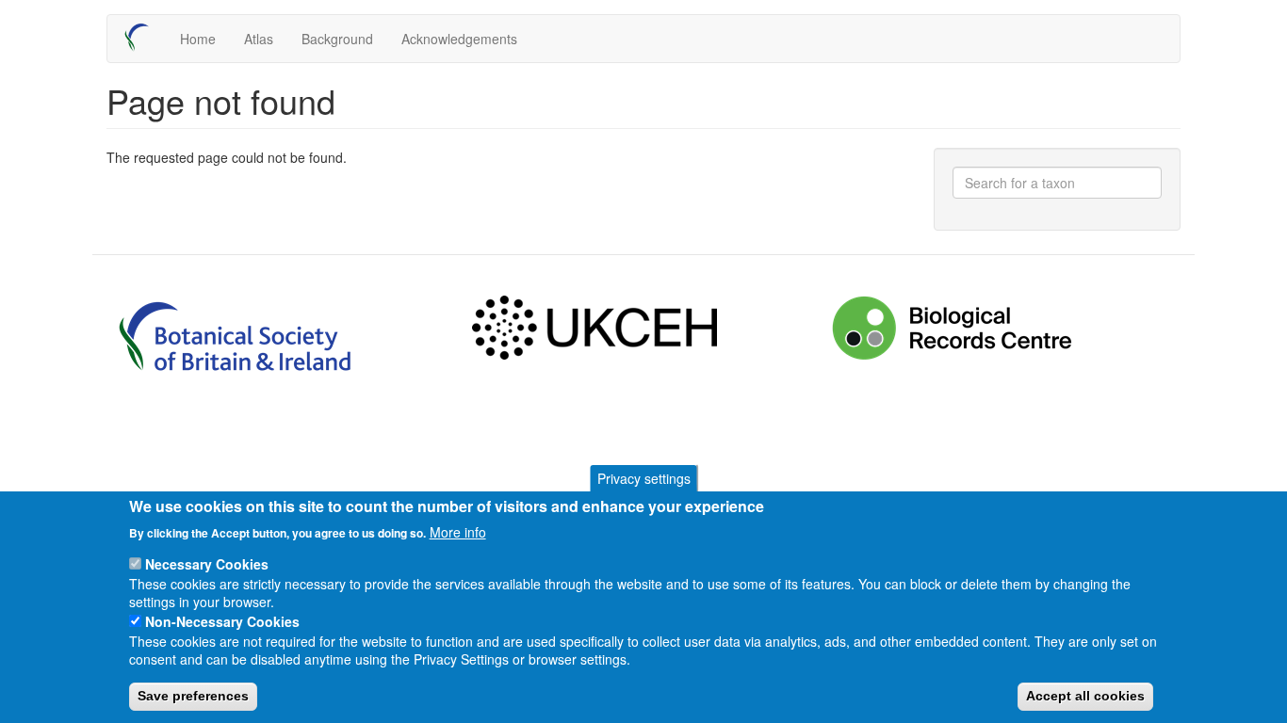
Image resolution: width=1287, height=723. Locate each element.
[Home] (144, 38)
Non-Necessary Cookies (222, 621)
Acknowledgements (459, 38)
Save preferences (193, 695)
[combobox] (1058, 183)
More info (458, 531)
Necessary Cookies (207, 563)
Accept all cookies (1085, 695)
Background (337, 38)
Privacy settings (644, 478)
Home (198, 38)
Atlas (258, 38)
